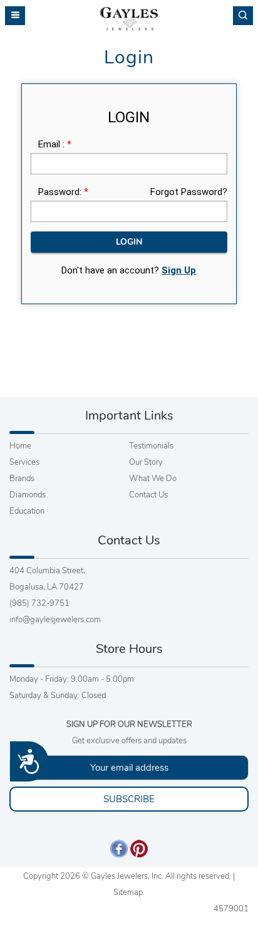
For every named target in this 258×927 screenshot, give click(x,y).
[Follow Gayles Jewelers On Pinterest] (139, 848)
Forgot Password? (188, 192)
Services (24, 462)
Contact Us (148, 495)
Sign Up (179, 270)
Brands (21, 478)
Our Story (146, 462)
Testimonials (151, 446)
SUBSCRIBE (129, 799)
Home (20, 446)
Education (26, 511)
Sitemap (128, 892)
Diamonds (27, 495)
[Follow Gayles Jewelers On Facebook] (119, 848)
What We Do (153, 478)
